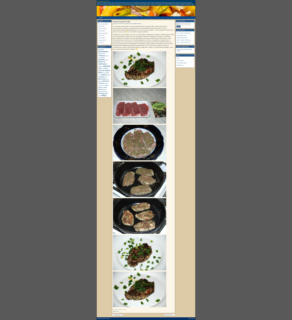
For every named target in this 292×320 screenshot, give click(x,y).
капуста (101, 62)
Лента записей (180, 60)
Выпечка (100, 26)
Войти (178, 58)
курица (106, 66)
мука (107, 70)
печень (108, 75)
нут (104, 72)
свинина (105, 81)
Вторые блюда (129, 23)
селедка (101, 83)
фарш (100, 89)
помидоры (101, 77)
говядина (101, 55)
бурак (104, 53)
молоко (105, 68)
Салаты (100, 37)
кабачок (106, 59)
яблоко (99, 95)
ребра (106, 76)
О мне (100, 17)
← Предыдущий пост (118, 314)
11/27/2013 (122, 23)
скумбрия (106, 83)
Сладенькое (101, 40)
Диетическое (101, 28)
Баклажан (101, 49)
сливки (99, 85)
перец (103, 75)
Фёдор (178, 49)
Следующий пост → (169, 314)
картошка (102, 64)
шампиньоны (103, 93)
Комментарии (138, 23)
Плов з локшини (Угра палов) (183, 42)
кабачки (101, 60)
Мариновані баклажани (182, 37)
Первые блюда (101, 33)
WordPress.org (180, 65)
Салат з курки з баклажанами (183, 33)
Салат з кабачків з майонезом (183, 40)
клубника (100, 66)
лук (99, 68)
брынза (100, 53)
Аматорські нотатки (103, 1)
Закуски (100, 30)
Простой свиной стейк (121, 22)
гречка (99, 57)
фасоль (105, 89)
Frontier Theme (191, 318)
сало (107, 79)
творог (100, 87)
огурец (107, 72)
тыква (105, 87)
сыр (106, 85)
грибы (103, 57)
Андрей (116, 23)
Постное (100, 35)
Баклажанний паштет (181, 35)
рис (99, 79)
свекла (100, 81)
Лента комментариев (181, 62)
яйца (103, 95)
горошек (107, 55)
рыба (104, 79)
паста (99, 74)
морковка (101, 70)
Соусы (99, 42)
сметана (103, 85)
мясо (117, 311)
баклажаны (103, 51)
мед (102, 68)
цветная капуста (102, 91)
